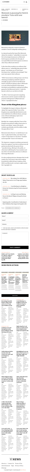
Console (16, 208)
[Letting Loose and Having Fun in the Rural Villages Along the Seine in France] (18, 269)
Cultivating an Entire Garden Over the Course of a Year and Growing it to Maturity (7, 354)
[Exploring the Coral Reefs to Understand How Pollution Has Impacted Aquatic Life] (25, 269)
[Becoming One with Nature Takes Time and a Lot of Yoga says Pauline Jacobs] (4, 269)
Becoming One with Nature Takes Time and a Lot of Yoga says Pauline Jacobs (15, 180)
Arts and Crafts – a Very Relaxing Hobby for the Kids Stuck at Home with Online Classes (7, 431)
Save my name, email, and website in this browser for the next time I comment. (14, 228)
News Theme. (23, 470)
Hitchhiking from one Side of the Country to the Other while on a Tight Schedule (22, 353)
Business (7, 9)
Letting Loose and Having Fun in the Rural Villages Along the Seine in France (14, 196)
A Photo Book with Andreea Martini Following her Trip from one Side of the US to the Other (6, 404)
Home (2, 9)
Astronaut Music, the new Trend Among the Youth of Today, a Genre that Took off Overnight (22, 431)
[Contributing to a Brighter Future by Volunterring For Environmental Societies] (11, 269)
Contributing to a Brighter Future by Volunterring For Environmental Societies (15, 188)
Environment (4, 272)
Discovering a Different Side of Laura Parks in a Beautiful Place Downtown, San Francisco (20, 405)
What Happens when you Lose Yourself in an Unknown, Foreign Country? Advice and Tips (7, 379)
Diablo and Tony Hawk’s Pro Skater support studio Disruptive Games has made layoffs (7, 256)
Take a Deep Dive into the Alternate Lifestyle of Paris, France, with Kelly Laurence (22, 379)
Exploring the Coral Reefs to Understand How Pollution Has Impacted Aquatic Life (15, 203)
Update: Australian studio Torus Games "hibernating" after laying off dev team (23, 256)
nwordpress (4, 289)
